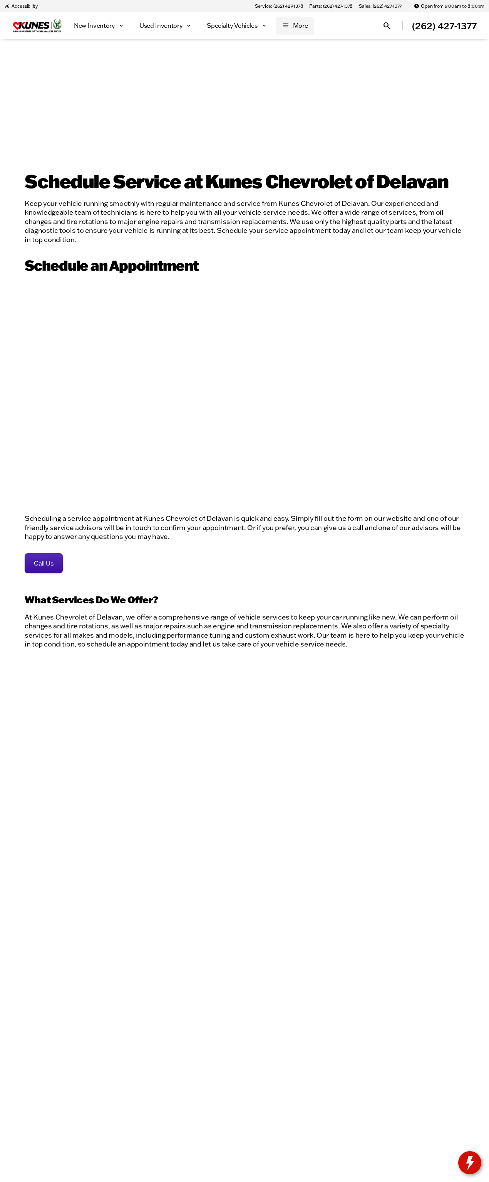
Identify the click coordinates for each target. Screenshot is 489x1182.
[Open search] (387, 26)
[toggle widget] (469, 1162)
